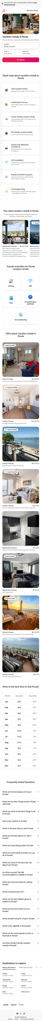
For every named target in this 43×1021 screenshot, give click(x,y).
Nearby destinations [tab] (9, 967)
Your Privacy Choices (27, 1019)
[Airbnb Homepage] (3, 10)
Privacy (10, 1019)
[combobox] (21, 46)
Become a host (32, 10)
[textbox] (11, 53)
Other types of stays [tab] (25, 967)
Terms (16, 1019)
